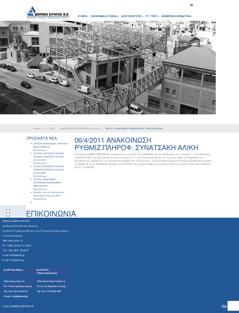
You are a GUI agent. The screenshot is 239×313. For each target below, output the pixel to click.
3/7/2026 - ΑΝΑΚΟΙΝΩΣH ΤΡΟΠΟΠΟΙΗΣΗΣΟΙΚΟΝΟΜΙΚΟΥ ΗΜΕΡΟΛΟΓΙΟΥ (47, 182)
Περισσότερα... (40, 150)
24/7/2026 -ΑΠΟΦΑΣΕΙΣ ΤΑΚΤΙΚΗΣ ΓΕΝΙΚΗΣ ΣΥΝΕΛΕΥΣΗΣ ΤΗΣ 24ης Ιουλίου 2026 (48, 156)
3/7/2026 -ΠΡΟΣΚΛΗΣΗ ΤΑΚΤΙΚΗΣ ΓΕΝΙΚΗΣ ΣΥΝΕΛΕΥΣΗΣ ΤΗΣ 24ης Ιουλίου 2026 (48, 169)
